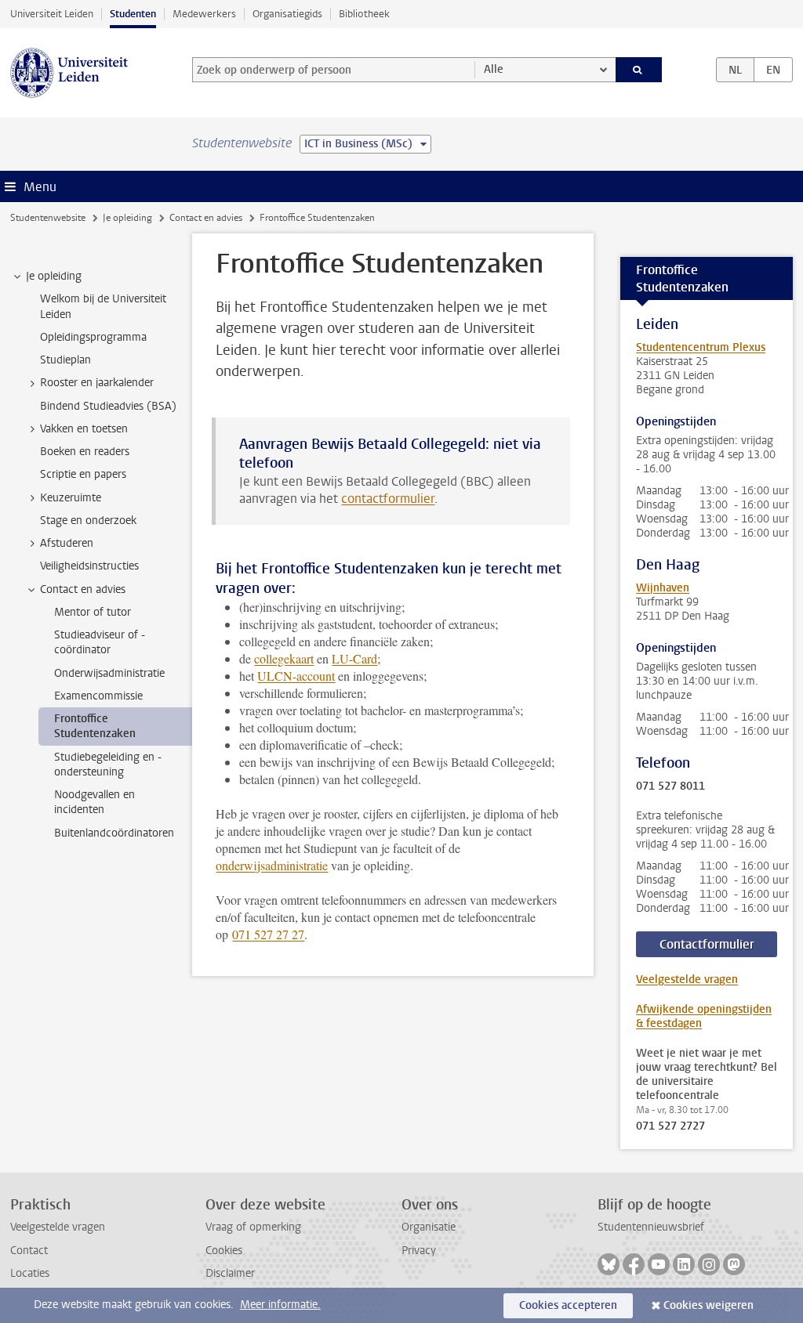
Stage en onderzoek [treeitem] (88, 520)
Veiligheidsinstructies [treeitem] (89, 565)
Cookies (223, 1250)
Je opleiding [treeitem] (54, 276)
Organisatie (429, 1227)
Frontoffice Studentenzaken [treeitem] (95, 726)
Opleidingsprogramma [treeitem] (93, 337)
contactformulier (387, 498)
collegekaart (284, 658)
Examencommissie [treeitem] (98, 696)
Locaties (29, 1273)
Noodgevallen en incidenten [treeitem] (94, 802)
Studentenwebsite (47, 217)
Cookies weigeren (708, 1305)
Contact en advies (205, 217)
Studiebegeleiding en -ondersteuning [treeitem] (108, 764)
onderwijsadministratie (272, 865)
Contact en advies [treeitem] (82, 589)
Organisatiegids (287, 13)
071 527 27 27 (268, 934)
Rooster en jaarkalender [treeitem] (97, 382)
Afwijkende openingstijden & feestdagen (704, 1016)
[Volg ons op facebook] (634, 1264)
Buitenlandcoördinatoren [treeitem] (114, 833)
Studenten (133, 13)
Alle (493, 69)
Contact (29, 1250)
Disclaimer (230, 1273)
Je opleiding (127, 217)
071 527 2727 (670, 1126)
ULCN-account (296, 675)
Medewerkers (204, 13)
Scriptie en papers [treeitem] (83, 474)
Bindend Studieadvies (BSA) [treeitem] (108, 406)
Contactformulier (706, 944)
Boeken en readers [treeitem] (84, 451)
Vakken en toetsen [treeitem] (84, 428)
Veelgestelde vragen (687, 979)
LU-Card (354, 658)
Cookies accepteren (568, 1305)
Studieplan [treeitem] (65, 359)
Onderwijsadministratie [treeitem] (109, 673)
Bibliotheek (364, 13)
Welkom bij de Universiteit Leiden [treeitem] (103, 306)
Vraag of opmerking (253, 1227)
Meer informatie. (280, 1304)
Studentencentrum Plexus (700, 347)
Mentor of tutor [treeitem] (92, 612)
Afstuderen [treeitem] (66, 543)
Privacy (419, 1250)
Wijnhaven (662, 587)
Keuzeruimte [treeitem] (70, 497)
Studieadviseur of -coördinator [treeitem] (99, 642)
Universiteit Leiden (51, 13)
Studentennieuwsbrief (651, 1227)
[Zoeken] (639, 69)
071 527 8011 (670, 786)
